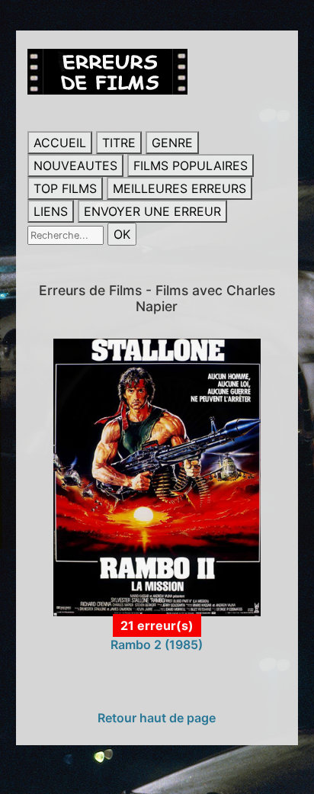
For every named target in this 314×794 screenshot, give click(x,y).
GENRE (172, 142)
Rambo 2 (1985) (157, 644)
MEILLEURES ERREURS (179, 188)
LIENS (51, 211)
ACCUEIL (60, 142)
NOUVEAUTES (75, 165)
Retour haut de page (157, 717)
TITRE (119, 142)
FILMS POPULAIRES (190, 165)
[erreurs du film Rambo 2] (157, 476)
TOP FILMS (65, 188)
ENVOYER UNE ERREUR (152, 211)
